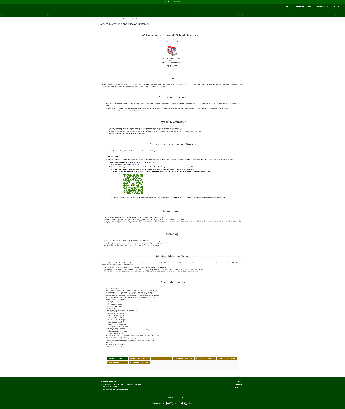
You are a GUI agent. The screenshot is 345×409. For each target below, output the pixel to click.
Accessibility (239, 384)
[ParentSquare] (157, 403)
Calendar (288, 6)
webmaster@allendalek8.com (116, 389)
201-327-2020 (111, 387)
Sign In (237, 387)
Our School (47, 15)
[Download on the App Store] (187, 403)
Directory (335, 6)
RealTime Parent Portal (304, 6)
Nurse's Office (111, 19)
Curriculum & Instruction (99, 15)
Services (149, 15)
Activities (195, 15)
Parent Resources (243, 15)
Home (3, 15)
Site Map (238, 381)
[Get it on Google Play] (172, 403)
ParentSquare (322, 6)
